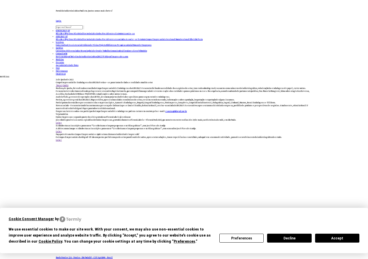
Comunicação (61, 53)
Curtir (65, 85)
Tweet (59, 85)
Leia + (59, 122)
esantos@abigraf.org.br (176, 111)
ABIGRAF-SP (62, 36)
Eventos (60, 62)
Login (59, 21)
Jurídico (59, 48)
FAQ (58, 68)
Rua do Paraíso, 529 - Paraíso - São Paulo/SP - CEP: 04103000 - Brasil (84, 257)
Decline (289, 238)
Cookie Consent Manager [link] (31, 219)
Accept (337, 238)
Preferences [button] (184, 241)
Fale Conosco (62, 71)
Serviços (60, 42)
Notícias (60, 59)
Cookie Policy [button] (50, 241)
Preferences (241, 238)
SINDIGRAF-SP (63, 30)
